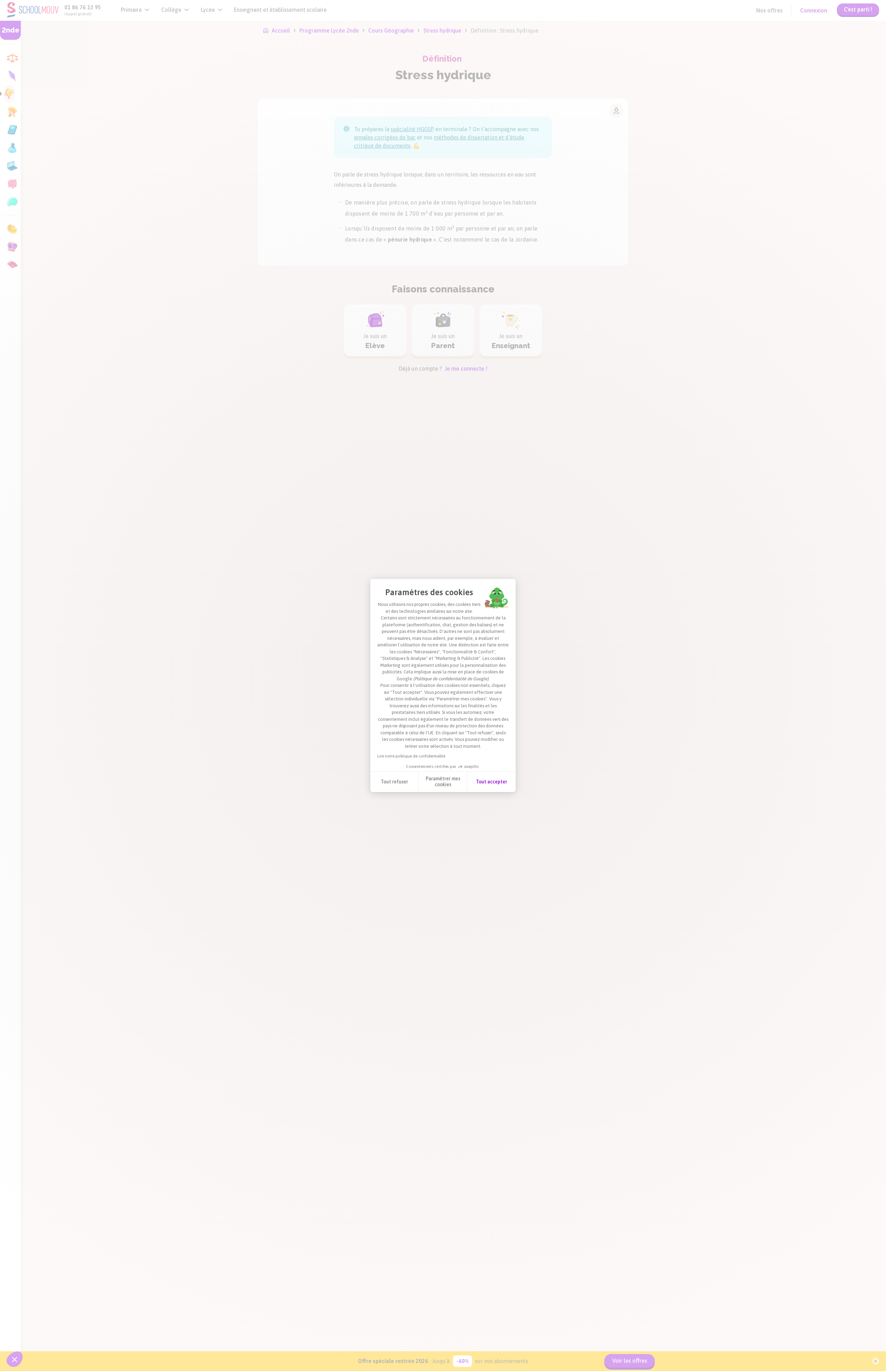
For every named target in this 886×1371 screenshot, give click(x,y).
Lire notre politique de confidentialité (411, 756)
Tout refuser (394, 781)
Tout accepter (491, 781)
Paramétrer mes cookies (443, 782)
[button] (14, 1359)
